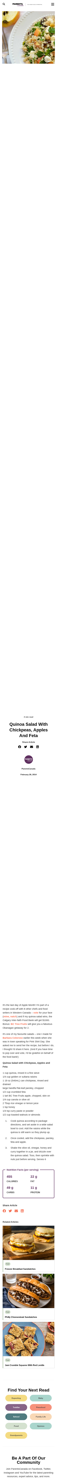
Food (7, 1264)
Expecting (16, 1398)
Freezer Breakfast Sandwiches (20, 1269)
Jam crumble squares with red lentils (24, 1365)
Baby (40, 1398)
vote (35, 1012)
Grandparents (16, 1435)
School (16, 1417)
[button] (20, 747)
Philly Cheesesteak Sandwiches (21, 1317)
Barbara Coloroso (13, 1038)
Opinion (40, 1426)
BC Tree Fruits (19, 1024)
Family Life (41, 1417)
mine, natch (10, 1016)
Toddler (16, 1407)
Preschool (40, 1407)
